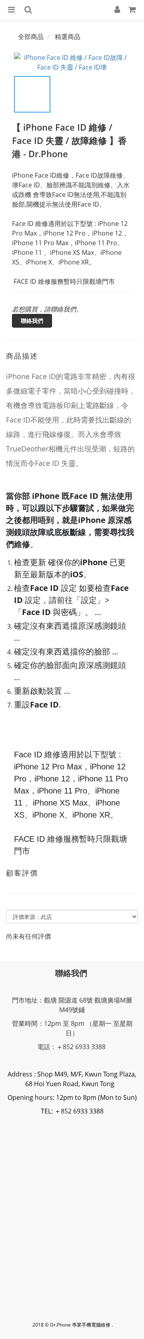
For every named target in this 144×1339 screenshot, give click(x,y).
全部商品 (31, 36)
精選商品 (67, 36)
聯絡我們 (32, 320)
